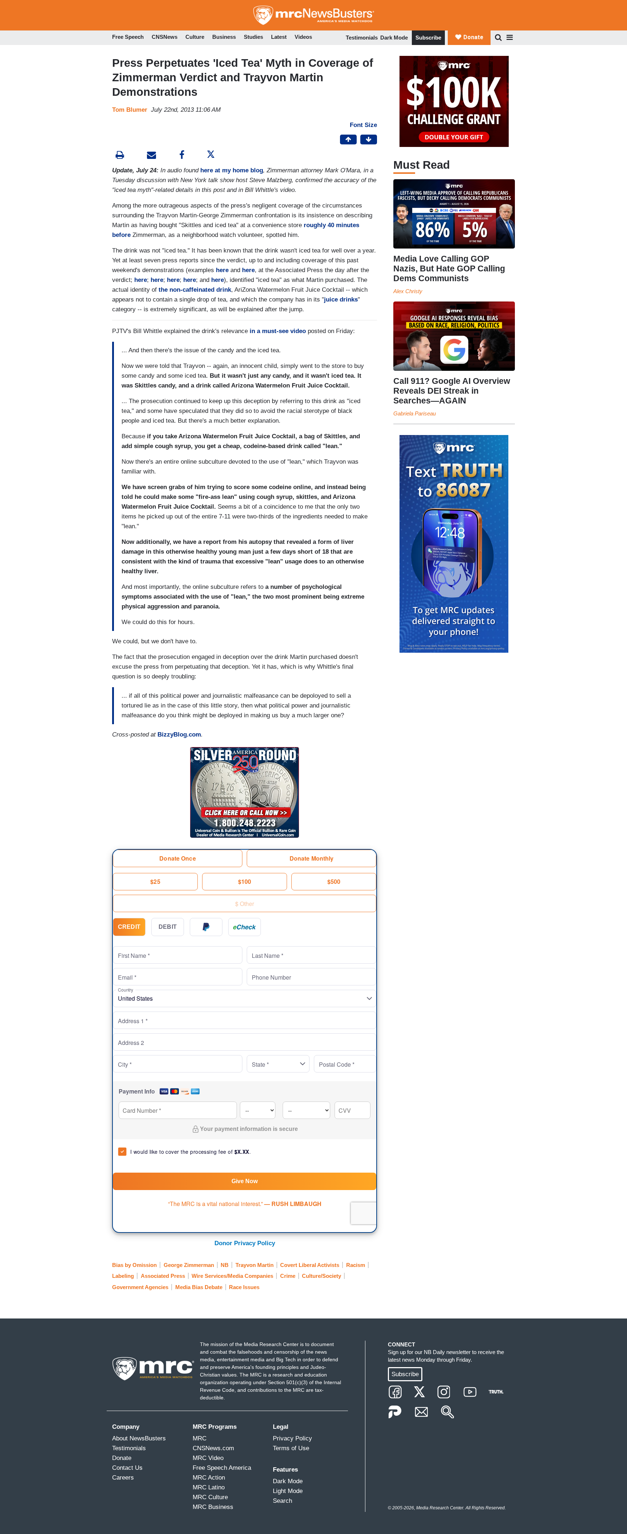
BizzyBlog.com (179, 734)
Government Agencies (140, 1287)
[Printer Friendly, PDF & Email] (151, 156)
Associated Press (163, 1276)
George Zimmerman (189, 1265)
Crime (287, 1276)
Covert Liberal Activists (309, 1265)
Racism (355, 1265)
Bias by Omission (134, 1265)
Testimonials (362, 37)
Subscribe (428, 37)
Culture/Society (321, 1276)
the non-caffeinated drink (195, 289)
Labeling (123, 1276)
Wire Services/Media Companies (232, 1276)
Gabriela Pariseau (414, 413)
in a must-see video (278, 331)
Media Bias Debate (198, 1287)
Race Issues (244, 1287)
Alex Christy (407, 291)
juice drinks (341, 299)
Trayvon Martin (254, 1265)
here (222, 270)
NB (225, 1265)
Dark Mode (394, 37)
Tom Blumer (129, 109)
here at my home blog (231, 170)
